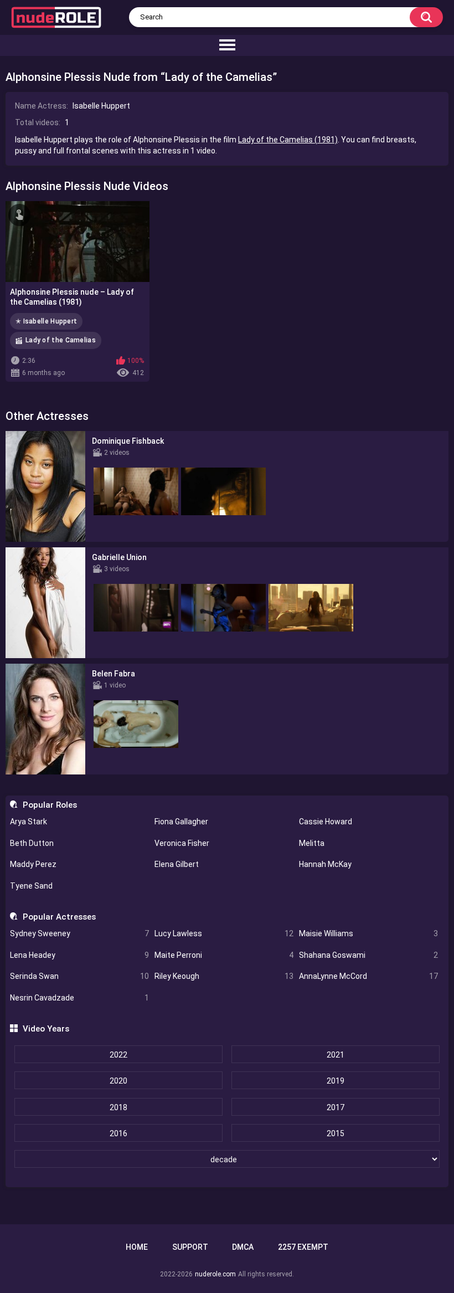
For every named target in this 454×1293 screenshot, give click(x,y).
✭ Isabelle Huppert (46, 321)
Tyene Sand (31, 885)
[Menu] (227, 45)
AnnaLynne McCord (368, 976)
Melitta (311, 843)
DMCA (243, 1247)
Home (137, 1247)
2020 (118, 1080)
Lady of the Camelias (60, 340)
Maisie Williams (368, 933)
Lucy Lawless (223, 933)
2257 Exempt (303, 1247)
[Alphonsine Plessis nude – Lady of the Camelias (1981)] (77, 241)
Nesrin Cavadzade (79, 997)
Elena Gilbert (176, 864)
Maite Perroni (223, 955)
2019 (335, 1080)
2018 (118, 1107)
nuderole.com (215, 1274)
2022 (118, 1054)
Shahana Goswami (368, 955)
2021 (335, 1054)
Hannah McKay (325, 864)
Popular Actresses (59, 917)
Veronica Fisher (181, 843)
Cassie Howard (325, 821)
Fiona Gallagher (181, 821)
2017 (335, 1107)
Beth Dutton (32, 843)
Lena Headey (79, 955)
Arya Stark (28, 821)
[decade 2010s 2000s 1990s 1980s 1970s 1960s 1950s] (226, 1159)
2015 (335, 1133)
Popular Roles (49, 805)
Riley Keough (223, 976)
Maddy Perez (33, 864)
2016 (118, 1133)
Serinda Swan (79, 976)
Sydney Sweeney (79, 933)
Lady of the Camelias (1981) (288, 139)
